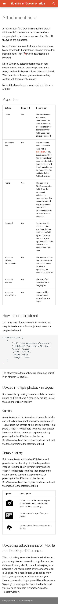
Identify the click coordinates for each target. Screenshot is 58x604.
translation (40, 152)
